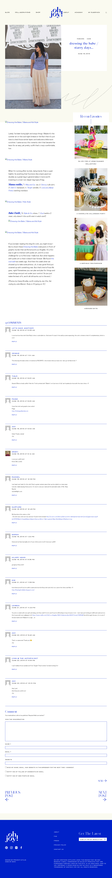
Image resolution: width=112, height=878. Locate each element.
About (66, 12)
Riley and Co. (30, 185)
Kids (89, 38)
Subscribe (105, 839)
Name (8, 744)
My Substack (94, 12)
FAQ (55, 836)
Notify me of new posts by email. (21, 776)
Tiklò (15, 376)
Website (8, 759)
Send (100, 781)
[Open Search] (106, 12)
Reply (14, 341)
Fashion (80, 38)
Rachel (16, 477)
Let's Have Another (23, 328)
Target (29, 187)
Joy (14, 426)
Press (56, 840)
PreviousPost (12, 794)
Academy (79, 12)
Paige (15, 399)
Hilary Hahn (19, 557)
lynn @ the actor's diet (25, 658)
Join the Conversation (14, 719)
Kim (13, 580)
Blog (7, 12)
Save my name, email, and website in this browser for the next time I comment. (40, 767)
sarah (15, 534)
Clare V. (13, 187)
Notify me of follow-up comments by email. (25, 771)
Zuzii (42, 213)
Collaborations (22, 12)
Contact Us (59, 849)
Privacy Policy (60, 845)
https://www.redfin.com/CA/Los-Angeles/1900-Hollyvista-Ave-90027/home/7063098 (57, 615)
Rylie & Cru (28, 213)
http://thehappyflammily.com (20, 411)
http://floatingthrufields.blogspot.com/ (23, 590)
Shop (38, 12)
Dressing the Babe (30, 247)
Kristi (15, 452)
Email (8, 751)
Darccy (44, 185)
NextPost (103, 794)
